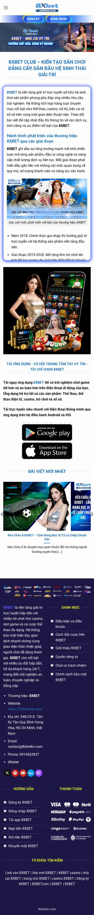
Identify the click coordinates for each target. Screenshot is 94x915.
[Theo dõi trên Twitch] (38, 773)
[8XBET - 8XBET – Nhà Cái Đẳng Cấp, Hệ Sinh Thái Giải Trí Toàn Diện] (47, 7)
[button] (6, 7)
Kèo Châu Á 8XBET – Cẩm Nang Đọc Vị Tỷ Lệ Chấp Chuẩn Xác (47, 537)
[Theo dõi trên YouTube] (23, 773)
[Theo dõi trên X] (7, 773)
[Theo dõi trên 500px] (31, 773)
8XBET (12, 92)
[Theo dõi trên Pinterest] (15, 773)
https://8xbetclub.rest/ (25, 709)
